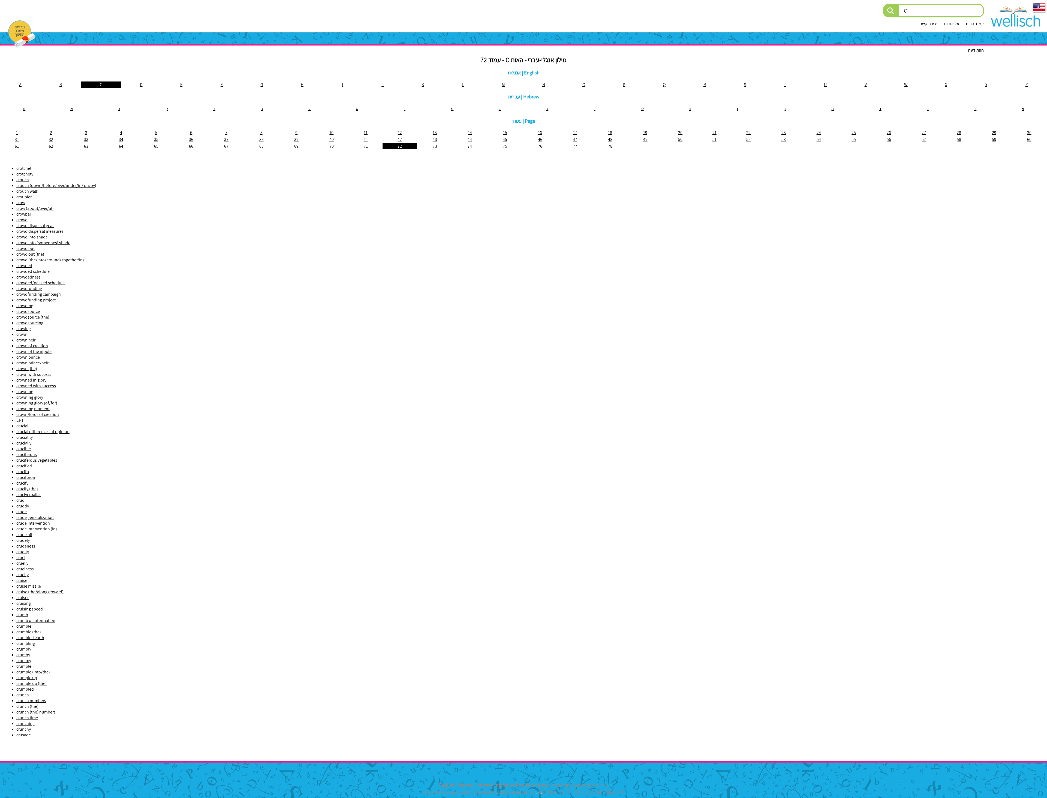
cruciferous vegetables (36, 460)
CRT (20, 420)
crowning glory (29, 397)
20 (680, 132)
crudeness (25, 546)
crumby (23, 655)
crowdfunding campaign (38, 294)
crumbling (25, 643)
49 (645, 139)
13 (435, 132)
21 (714, 132)
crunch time (27, 718)
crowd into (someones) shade (43, 243)
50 (680, 139)
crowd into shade (32, 237)
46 (540, 139)
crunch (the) (27, 706)
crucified (24, 466)
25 (854, 132)
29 (994, 132)
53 (783, 139)
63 (86, 146)
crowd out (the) (30, 254)
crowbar (23, 214)
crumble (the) (28, 632)
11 (366, 132)
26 (889, 132)
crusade (23, 735)
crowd (22, 220)
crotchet (23, 168)
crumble (23, 626)
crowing (23, 328)
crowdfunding (29, 288)
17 (575, 132)
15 (505, 132)
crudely (23, 540)
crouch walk (27, 191)
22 (748, 132)
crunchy (23, 729)
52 (748, 139)
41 (366, 139)
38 (261, 139)
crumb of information (35, 620)
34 (121, 139)
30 (1029, 132)
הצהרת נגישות (591, 792)
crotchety (24, 174)
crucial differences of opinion (43, 431)
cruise (21, 580)
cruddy (22, 506)
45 (505, 139)
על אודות (951, 24)
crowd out (25, 248)
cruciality (24, 437)
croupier (24, 197)
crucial (22, 426)
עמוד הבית (975, 24)
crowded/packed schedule (40, 283)
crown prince (28, 357)
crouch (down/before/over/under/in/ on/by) (56, 185)
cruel (20, 557)
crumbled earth (30, 637)
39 (296, 139)
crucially (23, 443)
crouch (22, 180)
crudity (22, 552)
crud (20, 500)
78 (610, 146)
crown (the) (26, 368)
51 (714, 139)
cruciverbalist (28, 494)
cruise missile (28, 586)
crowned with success (36, 386)
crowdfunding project (36, 300)
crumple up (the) (31, 683)
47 (575, 139)
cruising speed (29, 609)
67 (226, 146)
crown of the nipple (34, 351)
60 (1029, 139)
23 (783, 132)
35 (156, 139)
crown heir (25, 340)
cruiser (22, 597)
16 (540, 132)
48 (610, 139)
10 (331, 132)
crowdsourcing (29, 323)
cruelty (22, 575)
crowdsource (28, 311)
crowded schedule (33, 271)
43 (435, 139)
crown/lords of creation (37, 414)
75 (505, 146)
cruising (23, 603)
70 (331, 146)
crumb (22, 615)
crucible (23, 449)
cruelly (22, 563)
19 (645, 132)
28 (959, 132)
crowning (24, 391)
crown (22, 334)
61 (17, 146)
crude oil (24, 534)
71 (366, 146)
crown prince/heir (32, 363)
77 (575, 146)
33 (86, 139)
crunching (25, 723)
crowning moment (33, 409)
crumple (23, 666)
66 (191, 146)
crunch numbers (31, 700)
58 (959, 139)
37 (226, 139)
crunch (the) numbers (36, 712)
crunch (22, 695)
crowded (24, 265)
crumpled (25, 689)
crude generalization (35, 517)
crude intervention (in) (36, 529)
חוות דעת (976, 50)
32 (51, 139)
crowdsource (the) (32, 317)
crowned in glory (31, 380)
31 (17, 139)
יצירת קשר (928, 24)
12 (400, 132)
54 (819, 139)
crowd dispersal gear (35, 225)
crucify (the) (27, 489)
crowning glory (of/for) (36, 403)
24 (819, 132)
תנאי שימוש (614, 792)
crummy (23, 660)
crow (20, 202)
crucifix (22, 471)
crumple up (26, 678)
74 (470, 146)
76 (540, 146)
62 (51, 146)
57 (924, 139)
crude (21, 512)
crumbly (23, 649)
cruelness (25, 569)
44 (470, 139)
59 (994, 139)
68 (261, 146)
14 (470, 132)
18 (610, 132)
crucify (22, 483)
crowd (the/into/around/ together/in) (50, 260)
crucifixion (25, 477)
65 (156, 146)
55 (854, 139)
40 (331, 139)
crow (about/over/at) (35, 208)
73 (435, 146)
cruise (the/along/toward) (40, 592)
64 (121, 146)
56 (889, 139)
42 (400, 139)
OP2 (538, 792)
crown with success (33, 374)
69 (296, 146)
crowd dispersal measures (40, 231)
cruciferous (26, 454)
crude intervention (33, 523)
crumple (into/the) (33, 672)
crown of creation (32, 346)
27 (924, 132)
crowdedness (28, 277)
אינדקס (551, 792)
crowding (24, 306)
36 (191, 139)
